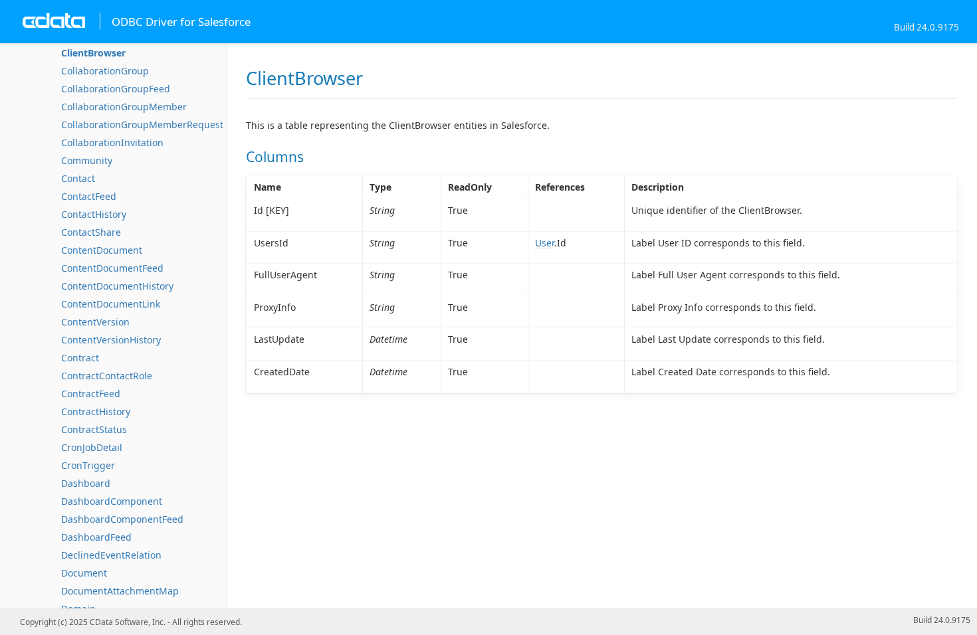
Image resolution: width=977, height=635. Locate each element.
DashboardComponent (111, 501)
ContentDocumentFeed (112, 268)
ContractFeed (90, 393)
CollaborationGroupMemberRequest (142, 124)
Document (84, 573)
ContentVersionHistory (111, 339)
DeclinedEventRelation (111, 555)
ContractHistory (95, 411)
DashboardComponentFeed (122, 519)
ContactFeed (88, 196)
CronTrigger (88, 465)
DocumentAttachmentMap (120, 591)
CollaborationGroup (105, 70)
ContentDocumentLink (110, 304)
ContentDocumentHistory (117, 286)
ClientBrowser (93, 52)
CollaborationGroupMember (124, 106)
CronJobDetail (91, 447)
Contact (78, 178)
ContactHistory (93, 214)
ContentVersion (95, 322)
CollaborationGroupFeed (115, 88)
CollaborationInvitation (112, 142)
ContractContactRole (106, 375)
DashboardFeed (96, 537)
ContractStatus (94, 429)
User (544, 242)
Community (86, 160)
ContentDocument (101, 250)
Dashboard (85, 483)
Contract (80, 357)
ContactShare (91, 232)
